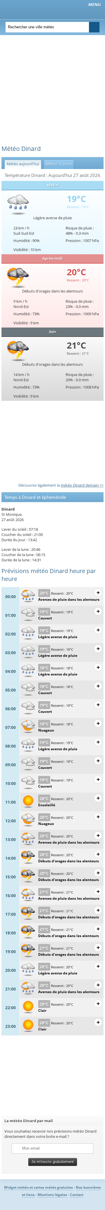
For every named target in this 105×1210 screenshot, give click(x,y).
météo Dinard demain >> (82, 485)
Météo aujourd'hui (21, 163)
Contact (76, 1194)
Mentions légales (52, 1194)
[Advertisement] (52, 91)
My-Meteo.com (35, 8)
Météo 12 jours (57, 163)
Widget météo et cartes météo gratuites (38, 1187)
